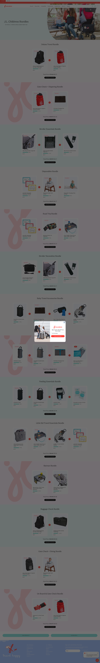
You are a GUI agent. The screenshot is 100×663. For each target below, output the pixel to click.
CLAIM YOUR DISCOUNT (57, 336)
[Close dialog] (64, 322)
